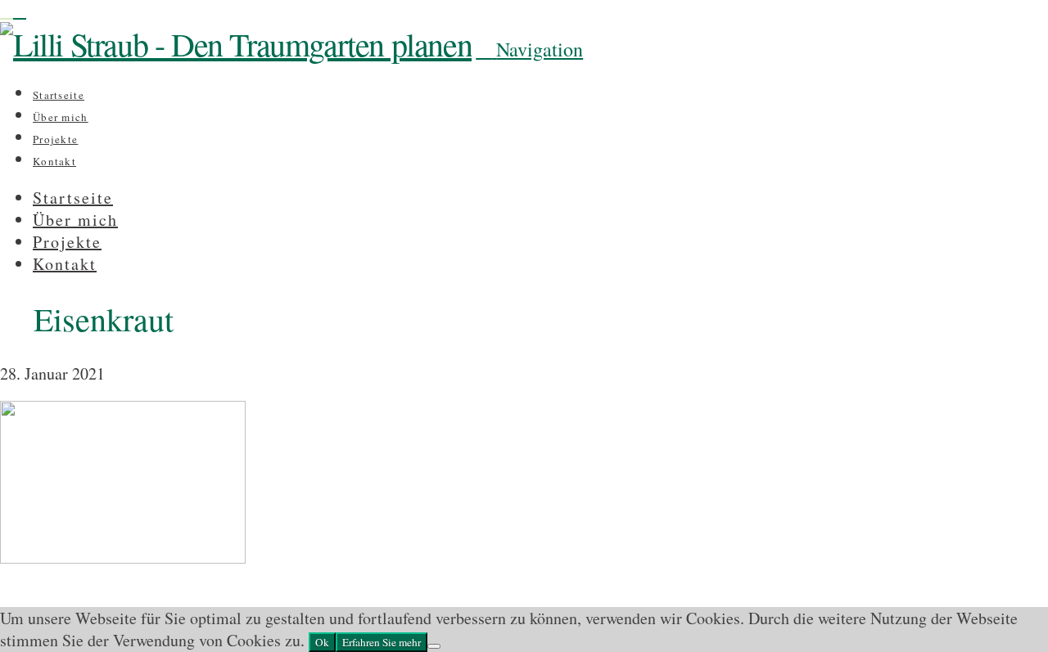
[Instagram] (6, 11)
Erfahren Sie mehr (381, 642)
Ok (322, 642)
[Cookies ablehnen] (433, 646)
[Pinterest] (19, 11)
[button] (529, 49)
